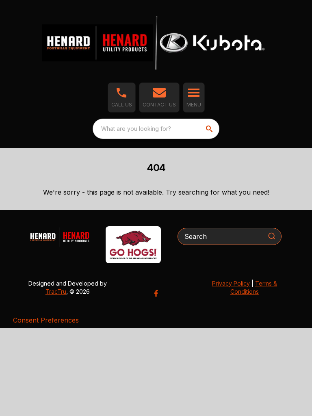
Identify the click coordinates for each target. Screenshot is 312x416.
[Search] (271, 236)
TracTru (56, 291)
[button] (122, 97)
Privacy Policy (231, 283)
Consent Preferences (46, 320)
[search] (210, 128)
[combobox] (156, 129)
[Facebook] (156, 293)
